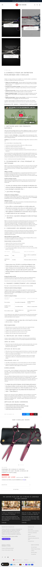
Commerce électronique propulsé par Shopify (25, 562)
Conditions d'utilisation (31, 536)
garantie (29, 534)
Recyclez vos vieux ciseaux (10, 97)
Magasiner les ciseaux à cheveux (11, 25)
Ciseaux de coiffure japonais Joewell (8, 548)
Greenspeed (35, 197)
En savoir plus (4, 522)
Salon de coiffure (34, 552)
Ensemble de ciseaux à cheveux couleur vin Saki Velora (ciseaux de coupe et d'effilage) (15, 470)
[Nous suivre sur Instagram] (5, 557)
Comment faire (33, 554)
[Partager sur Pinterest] (32, 414)
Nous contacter (30, 529)
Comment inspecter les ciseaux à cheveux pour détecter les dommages (16, 405)
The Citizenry (18, 291)
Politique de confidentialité (32, 532)
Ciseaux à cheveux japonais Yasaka (7, 550)
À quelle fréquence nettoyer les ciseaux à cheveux (13, 408)
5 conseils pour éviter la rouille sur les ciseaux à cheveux (14, 407)
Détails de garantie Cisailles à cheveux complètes (10, 536)
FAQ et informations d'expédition (33, 530)
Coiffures (32, 550)
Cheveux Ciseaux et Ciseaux (35, 548)
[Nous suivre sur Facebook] (2, 557)
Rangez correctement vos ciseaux (11, 93)
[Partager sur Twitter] (28, 414)
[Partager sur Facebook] (24, 414)
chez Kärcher (9, 217)
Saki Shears (4, 467)
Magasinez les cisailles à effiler (11, 56)
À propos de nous (31, 541)
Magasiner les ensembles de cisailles (30, 28)
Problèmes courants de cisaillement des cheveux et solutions (15, 404)
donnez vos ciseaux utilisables (20, 97)
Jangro (18, 191)
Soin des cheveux (34, 547)
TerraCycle (16, 98)
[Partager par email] (36, 414)
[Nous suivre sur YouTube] (8, 557)
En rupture (16, 489)
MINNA (35, 291)
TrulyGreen (17, 83)
